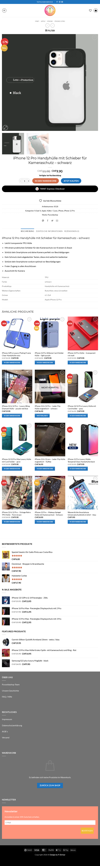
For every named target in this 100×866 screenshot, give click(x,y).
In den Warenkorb (45, 181)
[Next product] (47, 25)
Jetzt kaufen (71, 181)
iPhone (50, 21)
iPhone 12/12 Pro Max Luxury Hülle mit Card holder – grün (16, 460)
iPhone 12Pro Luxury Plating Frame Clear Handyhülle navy (16, 354)
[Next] (92, 82)
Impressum (7, 719)
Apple (43, 21)
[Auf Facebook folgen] (57, 2)
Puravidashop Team (11, 684)
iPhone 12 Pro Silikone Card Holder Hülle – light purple (49, 354)
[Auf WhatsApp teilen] (43, 220)
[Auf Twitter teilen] (52, 220)
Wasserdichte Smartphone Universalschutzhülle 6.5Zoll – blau (82, 513)
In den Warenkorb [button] (12, 362)
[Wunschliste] (90, 10)
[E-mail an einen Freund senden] (57, 220)
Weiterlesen (42, 415)
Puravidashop (53, 215)
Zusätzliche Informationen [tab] (49, 231)
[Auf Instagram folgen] (59, 2)
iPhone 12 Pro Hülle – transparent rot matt (81, 354)
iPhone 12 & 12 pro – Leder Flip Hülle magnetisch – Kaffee (50, 460)
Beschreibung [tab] (27, 231)
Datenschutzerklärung (12, 725)
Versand (5, 737)
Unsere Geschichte (10, 690)
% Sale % (37, 211)
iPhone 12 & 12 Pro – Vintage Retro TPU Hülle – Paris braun (16, 513)
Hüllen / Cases (52, 211)
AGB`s (5, 731)
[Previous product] (53, 25)
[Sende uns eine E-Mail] (62, 2)
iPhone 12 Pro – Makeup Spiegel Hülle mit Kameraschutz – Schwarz (49, 513)
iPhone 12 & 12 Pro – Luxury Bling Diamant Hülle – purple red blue (16, 407)
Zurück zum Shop (50, 785)
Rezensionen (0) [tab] (71, 231)
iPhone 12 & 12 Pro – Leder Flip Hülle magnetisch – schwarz (47, 407)
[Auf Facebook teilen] (47, 220)
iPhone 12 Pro (60, 21)
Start (37, 21)
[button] (4, 10)
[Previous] (7, 82)
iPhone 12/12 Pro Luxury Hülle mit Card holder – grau (82, 407)
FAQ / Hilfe (7, 696)
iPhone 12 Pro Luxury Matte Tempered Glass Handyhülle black (81, 460)
